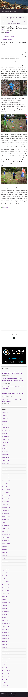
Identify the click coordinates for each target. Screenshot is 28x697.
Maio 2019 (4, 552)
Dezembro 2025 (6, 430)
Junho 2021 (5, 522)
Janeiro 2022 (5, 510)
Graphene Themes (11, 695)
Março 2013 (5, 667)
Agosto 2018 (5, 570)
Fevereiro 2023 (6, 489)
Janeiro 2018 (5, 581)
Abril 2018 (4, 578)
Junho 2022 (5, 504)
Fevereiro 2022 (6, 507)
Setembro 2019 (6, 543)
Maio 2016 (4, 614)
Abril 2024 (4, 469)
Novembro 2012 (6, 673)
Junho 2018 (5, 573)
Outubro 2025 (5, 436)
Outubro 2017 (5, 587)
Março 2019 (5, 558)
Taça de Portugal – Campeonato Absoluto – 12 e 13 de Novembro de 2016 (14, 22)
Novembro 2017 (6, 584)
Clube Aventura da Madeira (8, 11)
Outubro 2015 (5, 632)
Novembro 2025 (6, 433)
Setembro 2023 (6, 481)
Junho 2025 (5, 445)
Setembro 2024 (6, 463)
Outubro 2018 (5, 567)
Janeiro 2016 (5, 626)
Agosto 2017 (5, 593)
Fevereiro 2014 (6, 650)
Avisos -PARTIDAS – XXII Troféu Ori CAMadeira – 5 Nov (15, 18)
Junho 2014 (5, 641)
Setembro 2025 (6, 439)
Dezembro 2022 (6, 495)
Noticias (8, 32)
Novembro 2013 (6, 653)
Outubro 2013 (5, 656)
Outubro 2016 (5, 611)
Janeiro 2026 (5, 427)
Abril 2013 (4, 665)
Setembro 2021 (6, 516)
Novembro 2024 (6, 457)
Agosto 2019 (5, 546)
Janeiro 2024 (5, 472)
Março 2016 (5, 620)
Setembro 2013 (6, 659)
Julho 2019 (5, 549)
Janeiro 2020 (5, 537)
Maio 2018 (4, 575)
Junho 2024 (5, 466)
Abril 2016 (4, 617)
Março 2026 (5, 424)
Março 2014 (5, 647)
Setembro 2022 (6, 501)
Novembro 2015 (6, 629)
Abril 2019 (4, 555)
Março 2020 (5, 531)
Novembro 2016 (6, 608)
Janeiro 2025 (5, 454)
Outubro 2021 (5, 513)
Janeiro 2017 (5, 605)
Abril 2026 (4, 421)
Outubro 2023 (5, 478)
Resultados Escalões (8, 36)
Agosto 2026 (5, 412)
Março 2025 (5, 451)
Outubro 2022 (5, 498)
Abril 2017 (4, 599)
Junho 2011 (5, 685)
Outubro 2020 (5, 525)
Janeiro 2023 (5, 492)
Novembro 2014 (6, 635)
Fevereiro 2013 (6, 670)
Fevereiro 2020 (6, 534)
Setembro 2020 (6, 528)
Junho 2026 (5, 418)
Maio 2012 (4, 679)
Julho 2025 (5, 442)
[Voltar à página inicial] (14, 4)
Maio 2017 (4, 596)
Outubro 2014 (5, 638)
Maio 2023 (4, 486)
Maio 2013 (4, 662)
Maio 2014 (4, 644)
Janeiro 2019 (5, 561)
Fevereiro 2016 (6, 623)
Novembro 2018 (6, 564)
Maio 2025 (4, 448)
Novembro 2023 (6, 475)
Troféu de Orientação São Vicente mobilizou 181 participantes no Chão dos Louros (12, 380)
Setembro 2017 (6, 590)
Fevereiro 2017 (6, 602)
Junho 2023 (5, 484)
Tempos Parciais (7, 39)
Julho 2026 (5, 415)
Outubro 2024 (5, 460)
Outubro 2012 (5, 676)
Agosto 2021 (5, 519)
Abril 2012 (4, 682)
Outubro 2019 (5, 540)
